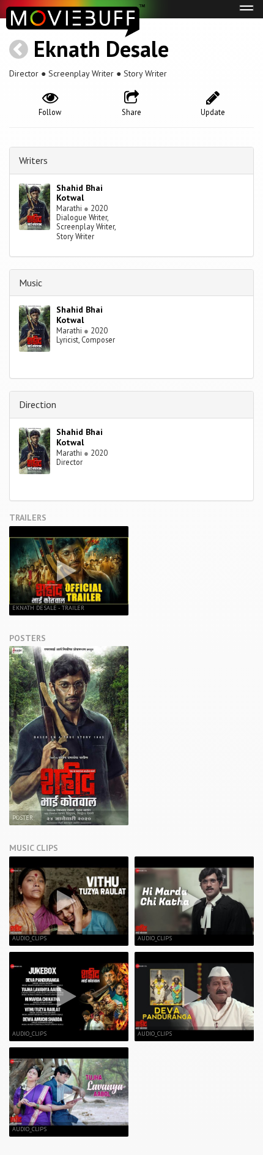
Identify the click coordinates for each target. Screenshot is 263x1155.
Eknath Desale (101, 48)
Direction (37, 404)
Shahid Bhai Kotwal (79, 193)
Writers (33, 160)
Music (30, 283)
